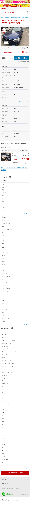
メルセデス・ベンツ (7, 223)
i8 (2, 392)
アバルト (4, 285)
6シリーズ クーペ (7, 378)
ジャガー (4, 273)
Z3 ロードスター (6, 459)
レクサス (4, 187)
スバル (4, 198)
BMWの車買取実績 (26, 17)
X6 (3, 441)
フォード (4, 267)
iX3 (3, 398)
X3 (3, 430)
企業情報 (3, 488)
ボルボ (4, 321)
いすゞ (4, 210)
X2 (3, 427)
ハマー (4, 264)
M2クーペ (4, 407)
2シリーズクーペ (6, 343)
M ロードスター (6, 404)
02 (2, 331)
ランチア (4, 300)
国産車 (4, 180)
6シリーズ (4, 375)
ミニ (3, 238)
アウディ (4, 232)
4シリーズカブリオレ (7, 366)
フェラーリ (5, 294)
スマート (4, 243)
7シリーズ (4, 381)
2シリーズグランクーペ (8, 346)
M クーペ (4, 401)
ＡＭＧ (4, 241)
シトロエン (5, 309)
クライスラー (5, 253)
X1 (3, 424)
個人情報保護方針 (10, 488)
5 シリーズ (5, 369)
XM (3, 453)
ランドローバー (6, 276)
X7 (3, 447)
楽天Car (2, 17)
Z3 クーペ (4, 456)
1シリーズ (4, 334)
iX (2, 395)
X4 (3, 433)
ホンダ (4, 193)
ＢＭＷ (4, 226)
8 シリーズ (5, 383)
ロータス (4, 279)
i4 (2, 389)
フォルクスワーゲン (7, 229)
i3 (2, 386)
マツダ (4, 195)
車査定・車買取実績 (15, 17)
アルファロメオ (6, 288)
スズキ (4, 204)
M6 (3, 418)
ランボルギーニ (6, 303)
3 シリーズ (5, 349)
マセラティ (5, 297)
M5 (3, 415)
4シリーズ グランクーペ (8, 363)
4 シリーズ (5, 357)
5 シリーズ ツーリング (8, 372)
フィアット (5, 291)
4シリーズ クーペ (7, 360)
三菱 (3, 201)
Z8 (3, 465)
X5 (3, 436)
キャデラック (5, 250)
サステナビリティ (18, 500)
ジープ (4, 255)
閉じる (25, 213)
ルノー (4, 315)
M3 (3, 410)
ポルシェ (4, 235)
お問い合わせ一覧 (10, 500)
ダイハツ (4, 207)
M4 (3, 412)
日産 (3, 190)
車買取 (7, 17)
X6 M (3, 444)
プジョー (4, 312)
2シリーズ (4, 337)
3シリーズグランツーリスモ (9, 352)
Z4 (3, 462)
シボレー (4, 258)
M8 (3, 421)
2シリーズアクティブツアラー (9, 340)
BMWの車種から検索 (7, 328)
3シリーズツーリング (7, 354)
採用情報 (17, 488)
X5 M (3, 439)
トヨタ (4, 184)
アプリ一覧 (4, 500)
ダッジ (4, 261)
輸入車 (4, 217)
